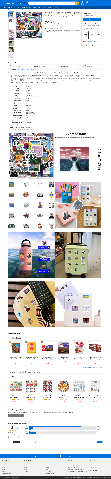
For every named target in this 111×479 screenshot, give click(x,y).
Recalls (47, 467)
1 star (27, 433)
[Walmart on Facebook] (91, 470)
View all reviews (13, 437)
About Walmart (5, 463)
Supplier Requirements (6, 473)
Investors (3, 469)
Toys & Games (14, 9)
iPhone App (92, 463)
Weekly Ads (73, 456)
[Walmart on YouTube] (96, 470)
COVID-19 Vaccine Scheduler (52, 463)
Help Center (54, 456)
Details (93, 42)
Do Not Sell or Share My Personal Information (77, 471)
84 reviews (55, 18)
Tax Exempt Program (50, 473)
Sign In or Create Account (42, 456)
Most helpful (34, 442)
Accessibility (48, 469)
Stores (25, 465)
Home (9, 9)
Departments (7, 7)
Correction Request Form (16, 415)
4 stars (26, 428)
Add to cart (92, 20)
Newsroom (4, 467)
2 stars (26, 431)
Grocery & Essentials (26, 7)
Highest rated (25, 442)
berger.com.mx (58, 28)
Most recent (16, 442)
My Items (55, 7)
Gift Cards (26, 471)
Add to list (87, 45)
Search (99, 442)
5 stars (26, 426)
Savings (18, 7)
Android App (92, 465)
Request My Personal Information (75, 469)
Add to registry (97, 45)
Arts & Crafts (20, 9)
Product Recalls (49, 471)
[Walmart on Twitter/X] (93, 470)
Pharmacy (44, 7)
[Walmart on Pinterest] (99, 470)
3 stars (26, 429)
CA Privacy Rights (71, 467)
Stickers (25, 9)
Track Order (64, 456)
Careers (49, 7)
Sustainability (4, 471)
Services (13, 7)
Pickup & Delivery (36, 7)
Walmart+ (26, 469)
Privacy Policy (71, 465)
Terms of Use (70, 463)
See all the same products (97, 406)
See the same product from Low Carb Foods (93, 367)
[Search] (77, 3)
